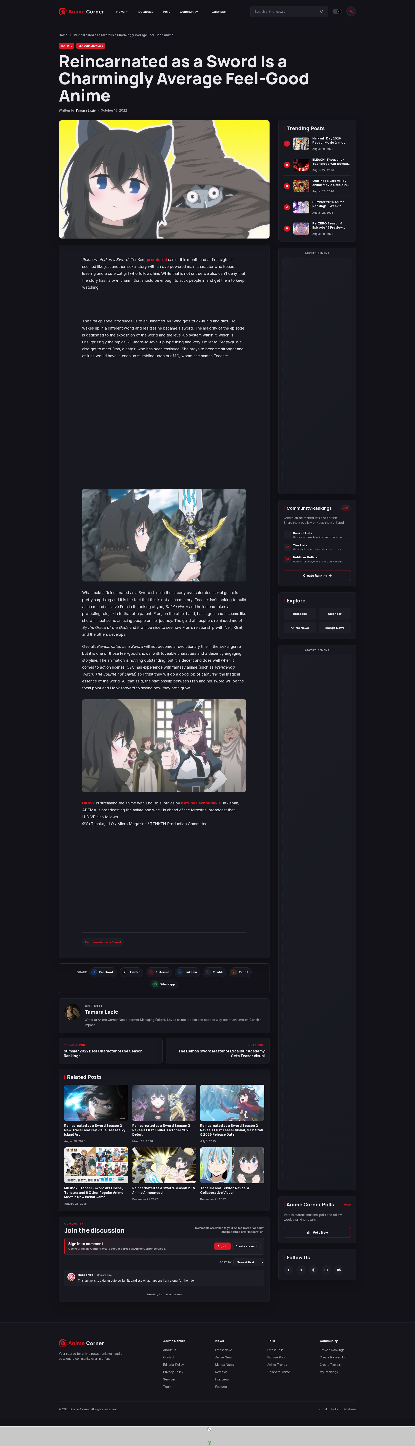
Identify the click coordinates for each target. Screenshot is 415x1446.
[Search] (321, 11)
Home (63, 35)
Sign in (222, 1246)
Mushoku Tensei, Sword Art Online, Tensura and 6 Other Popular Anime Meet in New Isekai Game (93, 1192)
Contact (168, 1357)
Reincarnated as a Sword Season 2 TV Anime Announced (163, 1190)
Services (169, 1379)
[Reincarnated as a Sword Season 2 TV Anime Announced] (164, 1165)
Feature (66, 45)
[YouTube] (326, 1270)
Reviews (221, 1372)
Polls (166, 12)
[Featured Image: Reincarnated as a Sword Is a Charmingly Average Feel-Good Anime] (164, 179)
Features (221, 1386)
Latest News (224, 1350)
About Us (169, 1350)
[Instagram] (313, 1270)
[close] (209, 1429)
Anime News (300, 627)
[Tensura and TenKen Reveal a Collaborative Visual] (232, 1165)
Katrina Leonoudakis (201, 803)
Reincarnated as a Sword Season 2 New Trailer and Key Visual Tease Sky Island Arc (94, 1130)
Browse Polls (276, 1357)
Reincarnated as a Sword (103, 942)
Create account (246, 1246)
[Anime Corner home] (81, 12)
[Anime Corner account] (351, 11)
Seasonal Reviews (90, 45)
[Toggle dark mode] (337, 11)
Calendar (219, 12)
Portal (323, 1409)
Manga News (334, 627)
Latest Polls (275, 1350)
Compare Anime (278, 1372)
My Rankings (329, 1372)
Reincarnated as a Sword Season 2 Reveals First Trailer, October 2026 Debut (161, 1130)
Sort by (225, 1262)
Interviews (222, 1379)
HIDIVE (88, 803)
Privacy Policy (173, 1372)
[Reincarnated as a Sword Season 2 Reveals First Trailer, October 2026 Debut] (164, 1103)
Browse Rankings (332, 1350)
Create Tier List (331, 1364)
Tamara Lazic (85, 110)
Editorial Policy (173, 1364)
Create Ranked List (333, 1357)
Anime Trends (277, 1364)
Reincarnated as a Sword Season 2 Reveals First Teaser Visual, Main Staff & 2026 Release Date (231, 1130)
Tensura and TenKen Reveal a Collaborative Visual (224, 1190)
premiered (157, 259)
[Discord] (338, 1270)
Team (167, 1386)
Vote (347, 1204)
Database (145, 12)
